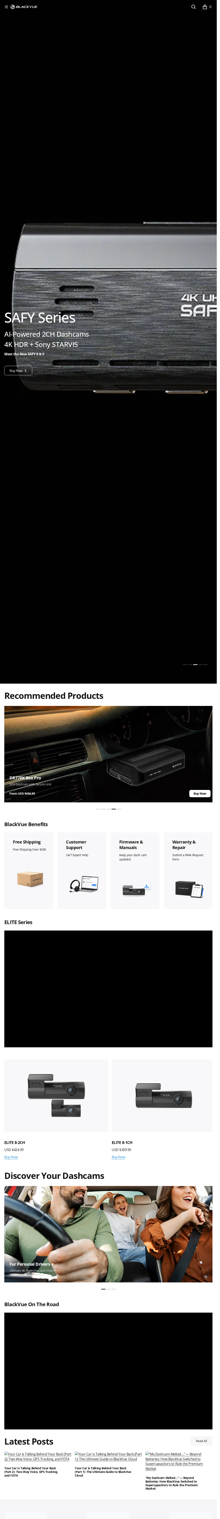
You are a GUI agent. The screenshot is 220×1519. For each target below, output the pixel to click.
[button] (6, 7)
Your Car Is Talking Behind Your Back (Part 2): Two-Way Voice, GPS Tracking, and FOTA (31, 1470)
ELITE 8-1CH (120, 1141)
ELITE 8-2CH (14, 1141)
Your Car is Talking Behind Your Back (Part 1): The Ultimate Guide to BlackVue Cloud (103, 1470)
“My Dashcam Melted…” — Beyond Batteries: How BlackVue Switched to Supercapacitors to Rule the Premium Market (171, 1482)
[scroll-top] (209, 1511)
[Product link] (55, 1095)
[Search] (193, 7)
